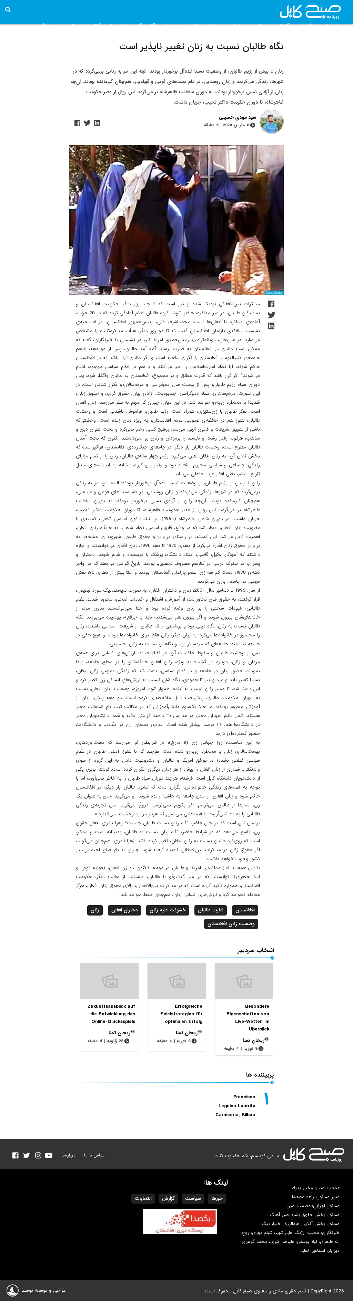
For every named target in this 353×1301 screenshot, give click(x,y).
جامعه (171, 26)
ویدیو (214, 26)
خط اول (308, 26)
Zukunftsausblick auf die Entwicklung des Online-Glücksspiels (111, 1014)
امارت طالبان (210, 910)
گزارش (283, 26)
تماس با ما (94, 1155)
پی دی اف (51, 26)
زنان (193, 26)
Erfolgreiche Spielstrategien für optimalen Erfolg (181, 1014)
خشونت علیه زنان (168, 910)
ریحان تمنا (253, 1040)
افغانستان (245, 910)
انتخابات (143, 1198)
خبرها (333, 26)
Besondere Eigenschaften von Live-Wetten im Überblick (247, 1018)
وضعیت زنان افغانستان (231, 924)
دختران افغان (124, 910)
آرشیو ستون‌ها (86, 26)
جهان (235, 26)
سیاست (258, 26)
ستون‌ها (119, 26)
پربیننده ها (260, 1075)
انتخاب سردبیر (256, 950)
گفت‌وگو (146, 26)
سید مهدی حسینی (237, 117)
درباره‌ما (68, 1155)
